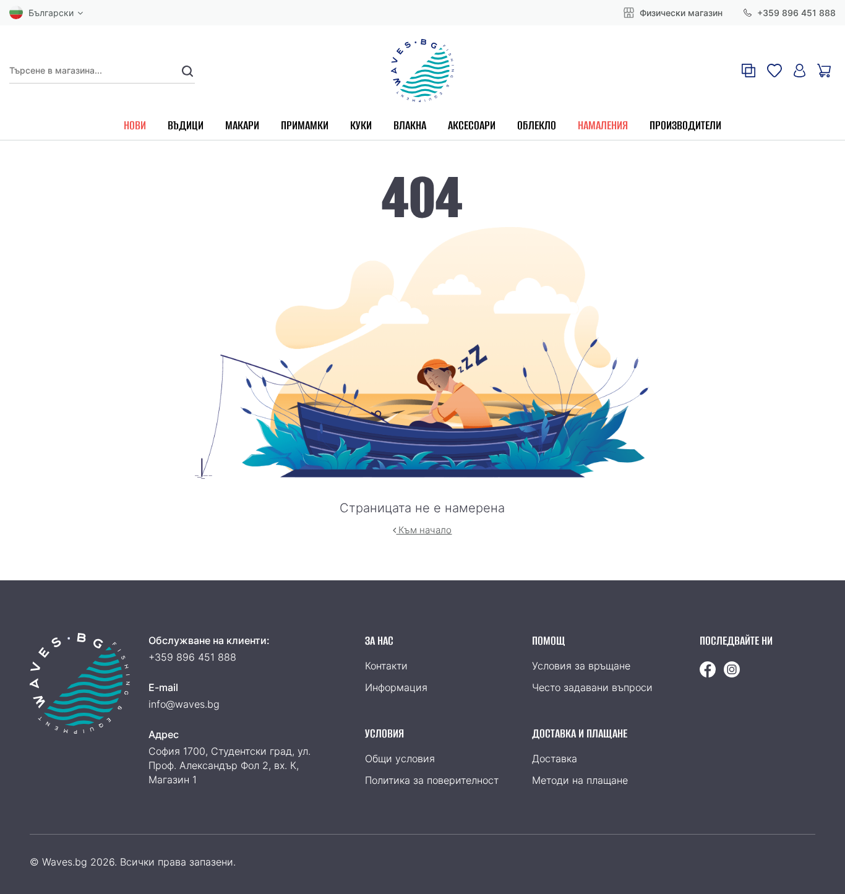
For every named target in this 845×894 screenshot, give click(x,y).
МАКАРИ (242, 125)
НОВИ (135, 125)
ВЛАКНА (409, 125)
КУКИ (361, 125)
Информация (396, 687)
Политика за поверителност (432, 780)
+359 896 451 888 (795, 13)
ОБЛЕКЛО (536, 125)
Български (51, 13)
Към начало (424, 529)
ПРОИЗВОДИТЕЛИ (685, 125)
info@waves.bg (184, 704)
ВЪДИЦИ (186, 125)
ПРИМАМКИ (304, 125)
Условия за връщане (581, 666)
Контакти (386, 666)
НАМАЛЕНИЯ (603, 125)
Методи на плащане (580, 780)
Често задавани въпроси (592, 687)
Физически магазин (680, 13)
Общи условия (400, 758)
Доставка (554, 758)
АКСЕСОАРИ (471, 125)
